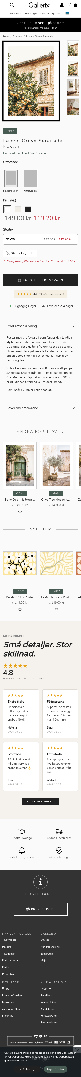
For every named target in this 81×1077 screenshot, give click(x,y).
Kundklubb (47, 1009)
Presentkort (43, 909)
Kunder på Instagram (14, 995)
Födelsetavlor (10, 960)
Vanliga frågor (49, 1002)
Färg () (9, 200)
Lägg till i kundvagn (43, 280)
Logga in (46, 988)
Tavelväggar (9, 940)
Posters (6, 946)
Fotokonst (23, 153)
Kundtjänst (47, 995)
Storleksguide (22, 253)
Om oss (45, 940)
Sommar (41, 153)
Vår (32, 153)
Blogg (5, 988)
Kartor (5, 967)
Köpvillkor (8, 1002)
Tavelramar (8, 953)
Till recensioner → (40, 801)
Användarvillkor (11, 1009)
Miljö (43, 960)
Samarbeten (47, 953)
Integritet (7, 1015)
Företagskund (49, 1015)
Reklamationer (49, 1022)
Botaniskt (9, 153)
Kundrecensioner (50, 946)
